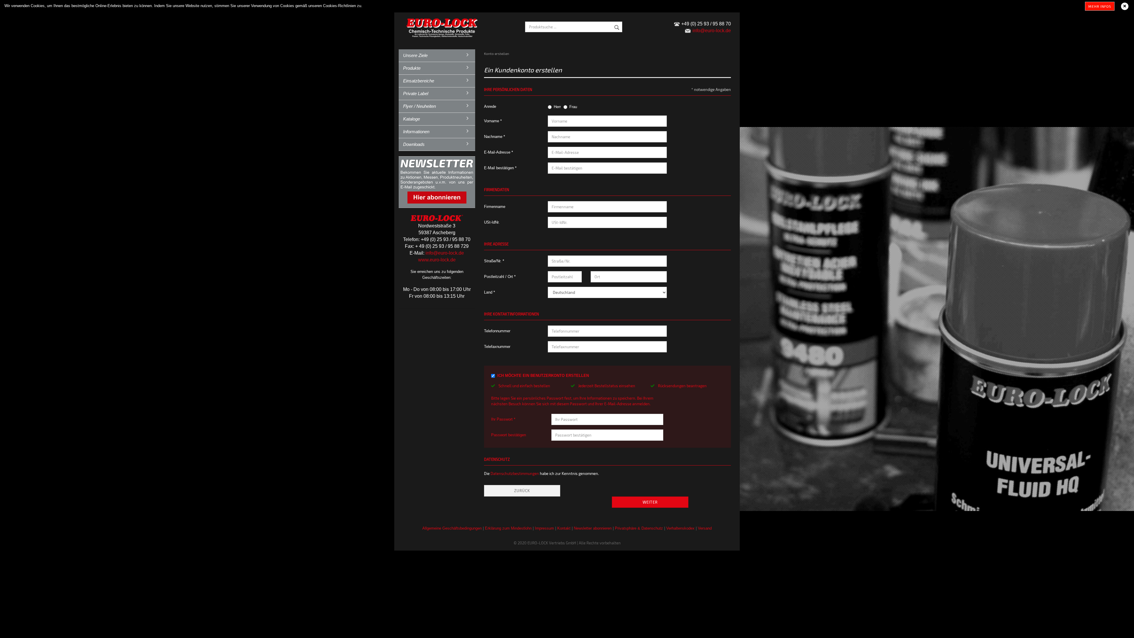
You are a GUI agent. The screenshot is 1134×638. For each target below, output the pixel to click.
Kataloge (411, 118)
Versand (705, 528)
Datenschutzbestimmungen (515, 473)
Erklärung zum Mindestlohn (508, 528)
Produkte (412, 68)
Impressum (544, 528)
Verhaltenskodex (680, 528)
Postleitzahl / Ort (499, 276)
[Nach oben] (1118, 629)
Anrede (490, 106)
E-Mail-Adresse (497, 152)
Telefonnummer (497, 331)
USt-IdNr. (492, 222)
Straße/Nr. (493, 261)
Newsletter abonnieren (593, 528)
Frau (573, 107)
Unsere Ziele (415, 55)
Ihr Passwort (502, 419)
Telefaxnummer (497, 346)
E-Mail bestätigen (499, 168)
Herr (557, 107)
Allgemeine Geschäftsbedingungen (452, 528)
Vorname (492, 121)
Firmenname (494, 206)
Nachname (494, 136)
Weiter (650, 502)
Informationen (416, 131)
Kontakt (564, 528)
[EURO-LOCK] (443, 26)
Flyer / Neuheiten (419, 106)
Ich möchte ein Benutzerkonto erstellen (543, 375)
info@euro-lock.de (445, 252)
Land (488, 292)
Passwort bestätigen (508, 435)
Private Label (415, 93)
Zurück (522, 490)
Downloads (414, 144)
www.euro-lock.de (437, 259)
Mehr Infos (1099, 6)
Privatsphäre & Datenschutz (639, 528)
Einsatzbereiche (418, 80)
